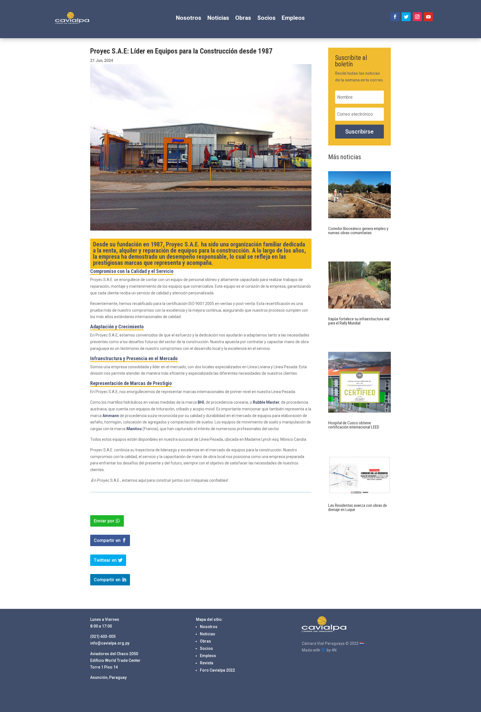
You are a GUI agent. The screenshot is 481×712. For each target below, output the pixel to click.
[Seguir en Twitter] (406, 16)
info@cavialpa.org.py (109, 643)
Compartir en (107, 540)
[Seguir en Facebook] (395, 16)
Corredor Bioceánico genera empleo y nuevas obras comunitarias (358, 230)
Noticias (218, 18)
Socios (266, 18)
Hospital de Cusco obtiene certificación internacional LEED (353, 425)
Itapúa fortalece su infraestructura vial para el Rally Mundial (358, 321)
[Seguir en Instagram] (417, 16)
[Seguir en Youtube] (428, 16)
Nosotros (188, 18)
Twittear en (105, 560)
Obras (243, 18)
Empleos (293, 18)
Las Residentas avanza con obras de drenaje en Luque (357, 507)
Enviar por (104, 521)
